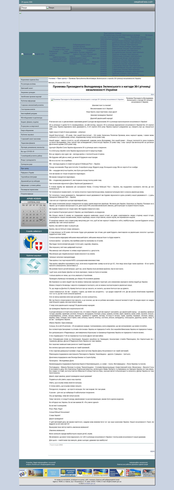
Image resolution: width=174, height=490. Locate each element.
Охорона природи (27, 194)
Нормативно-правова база (30, 80)
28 (37, 220)
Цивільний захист (27, 88)
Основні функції (79, 47)
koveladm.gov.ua (89, 483)
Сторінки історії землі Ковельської (59, 50)
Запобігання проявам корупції (31, 97)
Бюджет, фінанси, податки (29, 122)
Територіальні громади (112, 33)
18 (27, 217)
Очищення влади (89, 64)
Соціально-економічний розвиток (32, 105)
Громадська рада (26, 164)
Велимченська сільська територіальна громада (122, 35)
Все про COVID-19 (27, 151)
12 (30, 214)
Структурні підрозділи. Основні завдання (82, 51)
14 (37, 214)
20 (34, 217)
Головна (52, 78)
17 (23, 217)
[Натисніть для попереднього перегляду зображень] (87, 99)
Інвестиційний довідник (29, 113)
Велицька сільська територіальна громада (126, 36)
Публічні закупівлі (27, 135)
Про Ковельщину (59, 48)
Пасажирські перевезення (29, 189)
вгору (152, 451)
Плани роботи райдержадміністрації (81, 57)
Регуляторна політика (28, 84)
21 (37, 217)
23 (44, 217)
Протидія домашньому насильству (32, 147)
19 (30, 217)
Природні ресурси (60, 61)
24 (23, 220)
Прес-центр (25, 168)
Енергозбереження (27, 130)
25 (27, 220)
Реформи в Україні (27, 173)
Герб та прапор (58, 52)
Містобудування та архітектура (31, 118)
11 (27, 214)
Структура (77, 50)
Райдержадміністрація (82, 45)
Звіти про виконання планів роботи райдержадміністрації (85, 60)
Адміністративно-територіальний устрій (58, 58)
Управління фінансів (28, 143)
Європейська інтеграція (29, 177)
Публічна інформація (28, 101)
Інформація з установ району (31, 185)
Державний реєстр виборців (30, 181)
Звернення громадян (28, 92)
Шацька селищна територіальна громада (128, 75)
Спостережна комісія (28, 109)
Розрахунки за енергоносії (30, 126)
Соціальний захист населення (31, 139)
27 (34, 220)
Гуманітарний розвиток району (31, 156)
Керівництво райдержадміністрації (86, 48)
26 (30, 220)
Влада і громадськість (28, 160)
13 (34, 214)
